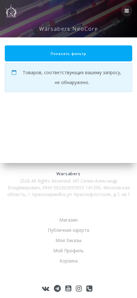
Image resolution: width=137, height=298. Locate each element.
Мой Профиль (68, 250)
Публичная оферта (68, 230)
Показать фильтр (68, 53)
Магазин (68, 220)
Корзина (69, 261)
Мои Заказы (68, 240)
